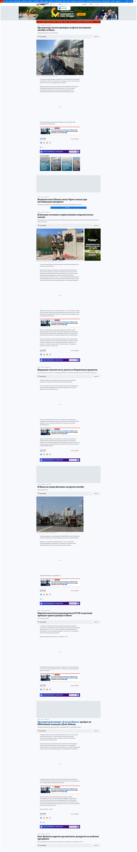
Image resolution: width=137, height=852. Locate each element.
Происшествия (81, 1)
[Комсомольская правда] (42, 4)
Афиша (91, 21)
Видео (11, 1)
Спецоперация (17, 1)
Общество (30, 1)
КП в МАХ (65, 21)
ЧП (42, 147)
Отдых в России (71, 21)
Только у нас (48, 21)
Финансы (118, 1)
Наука (64, 1)
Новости (43, 21)
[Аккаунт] (135, 1)
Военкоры (54, 21)
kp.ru (78, 139)
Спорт (68, 1)
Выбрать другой (64, 8)
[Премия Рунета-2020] (53, 4)
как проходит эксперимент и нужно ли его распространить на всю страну (64, 131)
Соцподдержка (58, 1)
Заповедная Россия (79, 21)
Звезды (46, 1)
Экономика (36, 1)
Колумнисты (74, 1)
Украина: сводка (60, 21)
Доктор (113, 1)
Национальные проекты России (93, 1)
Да (59, 8)
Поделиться (96, 36)
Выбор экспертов (106, 1)
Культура (43, 822)
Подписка (97, 4)
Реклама (91, 4)
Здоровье (51, 1)
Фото (7, 1)
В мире (41, 1)
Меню (2, 1)
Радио (85, 4)
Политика (24, 1)
